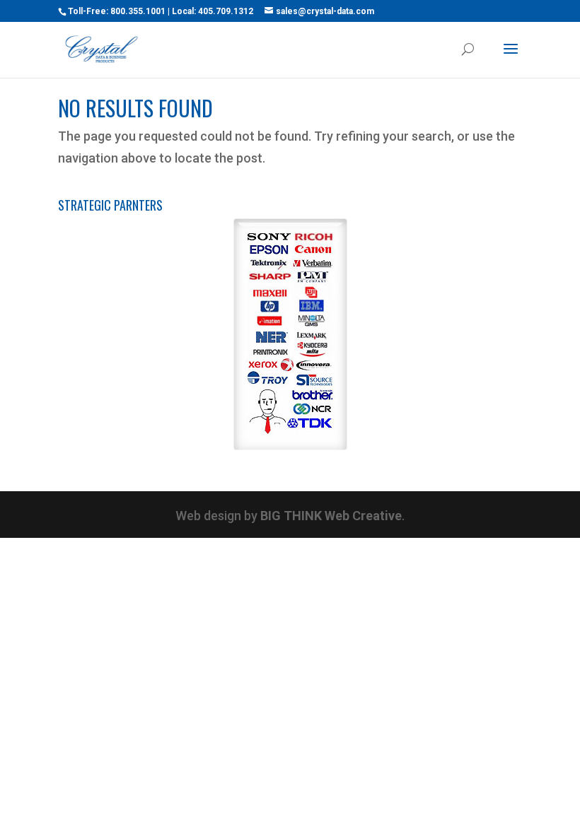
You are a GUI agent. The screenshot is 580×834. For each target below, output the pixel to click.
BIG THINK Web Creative (331, 515)
